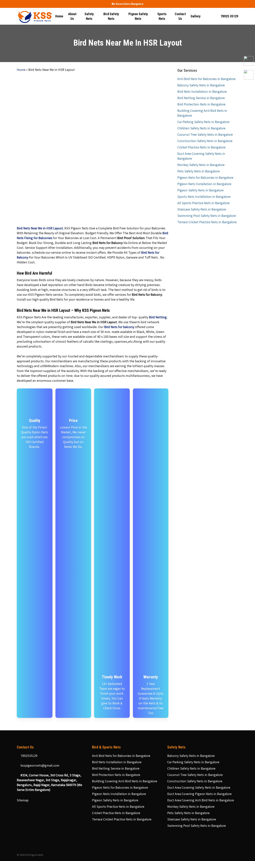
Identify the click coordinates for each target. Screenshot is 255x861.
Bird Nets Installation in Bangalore (202, 92)
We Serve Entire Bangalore (127, 4)
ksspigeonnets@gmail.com (39, 765)
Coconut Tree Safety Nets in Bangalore (205, 135)
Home (21, 70)
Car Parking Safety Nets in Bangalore (203, 122)
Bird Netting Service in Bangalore (201, 98)
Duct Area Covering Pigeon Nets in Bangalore (199, 794)
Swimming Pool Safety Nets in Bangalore (206, 216)
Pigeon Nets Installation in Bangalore (204, 184)
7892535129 (28, 756)
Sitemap (23, 800)
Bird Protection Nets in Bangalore (201, 104)
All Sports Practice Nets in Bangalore (203, 203)
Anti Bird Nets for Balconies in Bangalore (206, 79)
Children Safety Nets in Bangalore (201, 128)
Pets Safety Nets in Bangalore (198, 171)
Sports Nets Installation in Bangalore (204, 197)
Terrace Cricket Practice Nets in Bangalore (207, 222)
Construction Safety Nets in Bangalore (204, 141)
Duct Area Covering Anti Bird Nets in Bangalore (200, 800)
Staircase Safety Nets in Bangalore (201, 209)
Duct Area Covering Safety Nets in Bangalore (201, 156)
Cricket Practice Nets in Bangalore (201, 147)
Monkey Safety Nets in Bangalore (201, 165)
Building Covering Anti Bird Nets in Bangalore (202, 113)
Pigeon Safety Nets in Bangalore (200, 190)
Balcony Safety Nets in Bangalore (201, 85)
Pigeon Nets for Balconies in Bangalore (205, 178)
